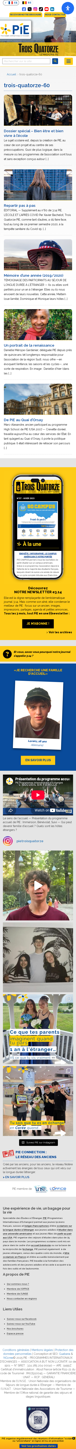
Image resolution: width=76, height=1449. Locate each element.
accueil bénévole (41, 1245)
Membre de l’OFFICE (18, 1289)
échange (28, 1249)
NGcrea (8, 1357)
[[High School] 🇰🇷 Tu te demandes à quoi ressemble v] (38, 1101)
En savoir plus (17, 1177)
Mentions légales (42, 1350)
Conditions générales (16, 1350)
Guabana (64, 1354)
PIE (45, 1218)
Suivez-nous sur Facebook (21, 1319)
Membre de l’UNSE (17, 1293)
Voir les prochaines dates (38, 1446)
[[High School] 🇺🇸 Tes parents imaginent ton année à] (38, 1029)
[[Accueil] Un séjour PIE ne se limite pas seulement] (38, 957)
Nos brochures (15, 1328)
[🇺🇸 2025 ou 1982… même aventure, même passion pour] (38, 885)
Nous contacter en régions (22, 1298)
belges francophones (37, 1226)
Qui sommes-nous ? (18, 1284)
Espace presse (15, 1333)
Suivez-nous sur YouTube (21, 1324)
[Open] (68, 8)
